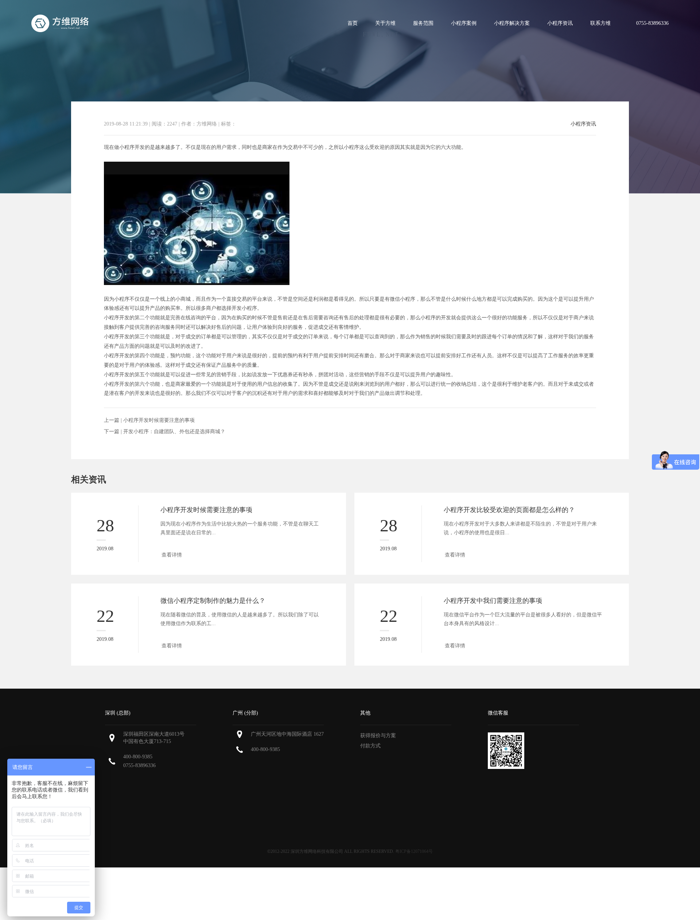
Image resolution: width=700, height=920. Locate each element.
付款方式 (370, 745)
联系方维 (600, 23)
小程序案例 (464, 23)
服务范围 (423, 23)
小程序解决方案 (512, 23)
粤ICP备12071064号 (414, 851)
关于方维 (385, 23)
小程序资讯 (560, 23)
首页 (352, 23)
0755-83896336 (139, 765)
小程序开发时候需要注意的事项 (159, 420)
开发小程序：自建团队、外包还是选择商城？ (174, 431)
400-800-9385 (137, 756)
